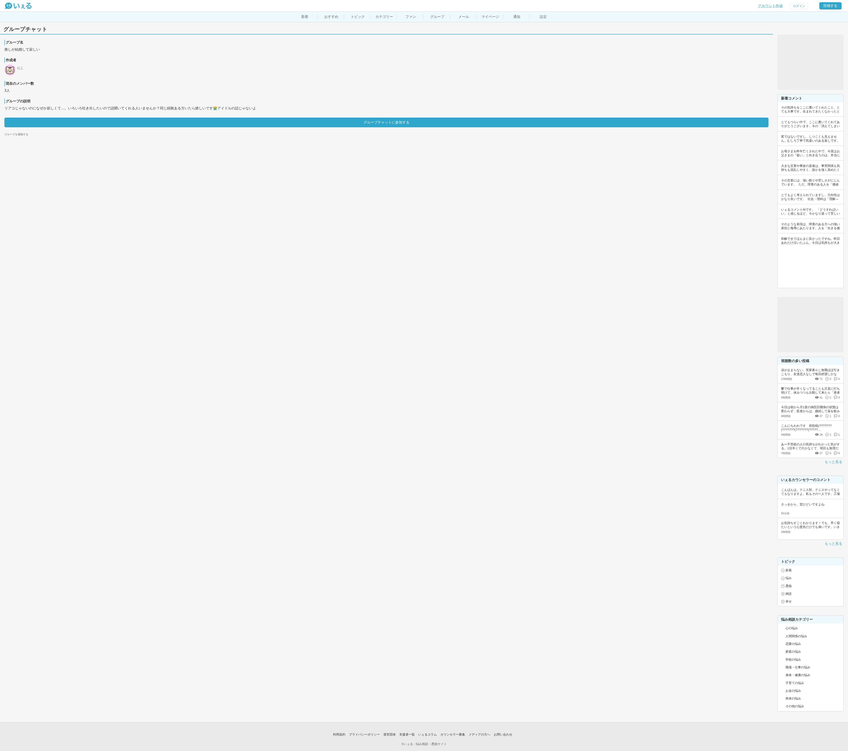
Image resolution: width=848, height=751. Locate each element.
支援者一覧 (407, 734)
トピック (358, 17)
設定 (543, 17)
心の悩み (792, 628)
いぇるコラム (427, 734)
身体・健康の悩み (798, 675)
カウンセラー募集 (452, 734)
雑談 (789, 593)
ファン (410, 17)
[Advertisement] (810, 62)
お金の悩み (793, 690)
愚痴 (789, 586)
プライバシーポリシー (364, 734)
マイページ (490, 17)
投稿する (830, 6)
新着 (304, 17)
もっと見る (833, 462)
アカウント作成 (770, 6)
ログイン (799, 6)
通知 (516, 17)
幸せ (789, 601)
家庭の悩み (793, 651)
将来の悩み (793, 698)
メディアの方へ (479, 734)
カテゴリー (384, 17)
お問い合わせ (503, 734)
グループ (437, 17)
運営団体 (389, 734)
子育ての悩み (795, 683)
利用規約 (339, 734)
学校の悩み (793, 659)
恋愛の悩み (793, 644)
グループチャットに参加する (386, 122)
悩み (789, 578)
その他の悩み (795, 706)
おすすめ (331, 17)
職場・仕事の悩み (798, 667)
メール (463, 17)
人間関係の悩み (796, 636)
